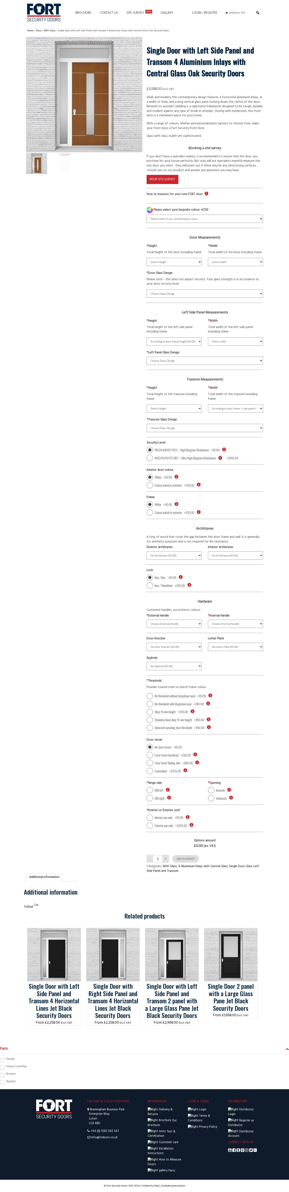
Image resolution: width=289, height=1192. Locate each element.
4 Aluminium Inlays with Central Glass (203, 866)
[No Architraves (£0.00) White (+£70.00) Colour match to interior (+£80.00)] (235, 555)
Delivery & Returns (160, 1112)
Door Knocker (156, 638)
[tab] (44, 877)
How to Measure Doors (164, 1162)
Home (30, 31)
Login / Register (204, 13)
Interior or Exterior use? (163, 810)
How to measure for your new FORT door (175, 194)
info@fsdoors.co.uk (104, 1137)
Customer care (168, 1142)
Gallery (167, 13)
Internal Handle (219, 616)
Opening (214, 783)
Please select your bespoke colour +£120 (180, 209)
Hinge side (154, 783)
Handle (10, 1059)
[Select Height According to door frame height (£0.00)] (174, 341)
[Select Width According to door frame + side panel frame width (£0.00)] (235, 408)
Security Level (156, 443)
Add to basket (185, 858)
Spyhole (152, 658)
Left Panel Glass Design (163, 352)
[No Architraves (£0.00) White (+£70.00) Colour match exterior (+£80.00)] (174, 555)
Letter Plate (216, 638)
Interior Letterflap (16, 1066)
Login (202, 1109)
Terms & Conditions (199, 1118)
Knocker (11, 1073)
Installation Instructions (160, 1151)
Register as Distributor (241, 1123)
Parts (171, 1170)
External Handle (158, 616)
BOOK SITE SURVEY (162, 179)
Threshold (154, 681)
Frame (151, 497)
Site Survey (139, 13)
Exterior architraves (160, 547)
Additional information (44, 877)
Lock (150, 570)
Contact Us (109, 13)
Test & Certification (161, 1134)
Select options (54, 932)
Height (152, 246)
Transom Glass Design (162, 419)
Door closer (154, 740)
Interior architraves (220, 547)
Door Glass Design (160, 273)
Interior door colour (160, 470)
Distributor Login (241, 1112)
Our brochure (162, 1123)
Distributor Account (241, 1134)
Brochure (83, 13)
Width (213, 246)
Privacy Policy (207, 1127)
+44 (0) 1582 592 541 (105, 1131)
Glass (38, 31)
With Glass (49, 31)
